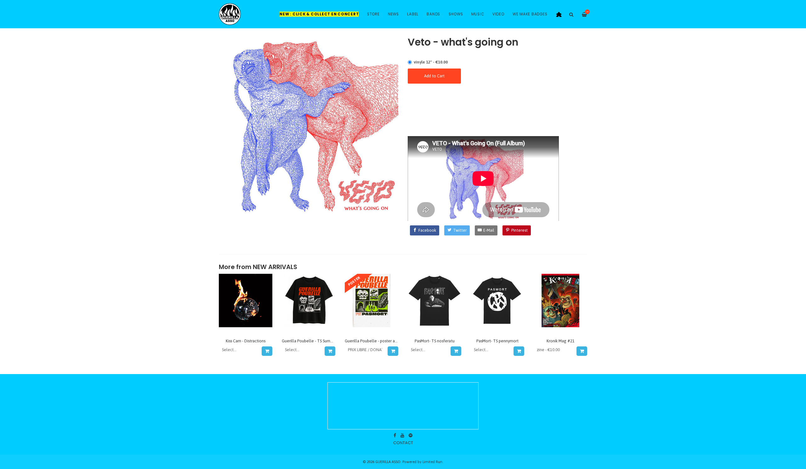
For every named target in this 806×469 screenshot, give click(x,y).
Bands (433, 14)
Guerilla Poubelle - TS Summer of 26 (315, 341)
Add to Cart (434, 76)
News (393, 14)
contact (403, 443)
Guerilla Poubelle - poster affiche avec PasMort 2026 (392, 341)
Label (412, 14)
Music (477, 14)
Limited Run (432, 462)
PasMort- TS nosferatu (435, 341)
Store (373, 14)
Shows (456, 14)
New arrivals (275, 267)
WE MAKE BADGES (530, 14)
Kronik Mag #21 (561, 341)
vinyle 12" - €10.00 (431, 62)
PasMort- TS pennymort (497, 341)
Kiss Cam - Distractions (245, 341)
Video (498, 14)
